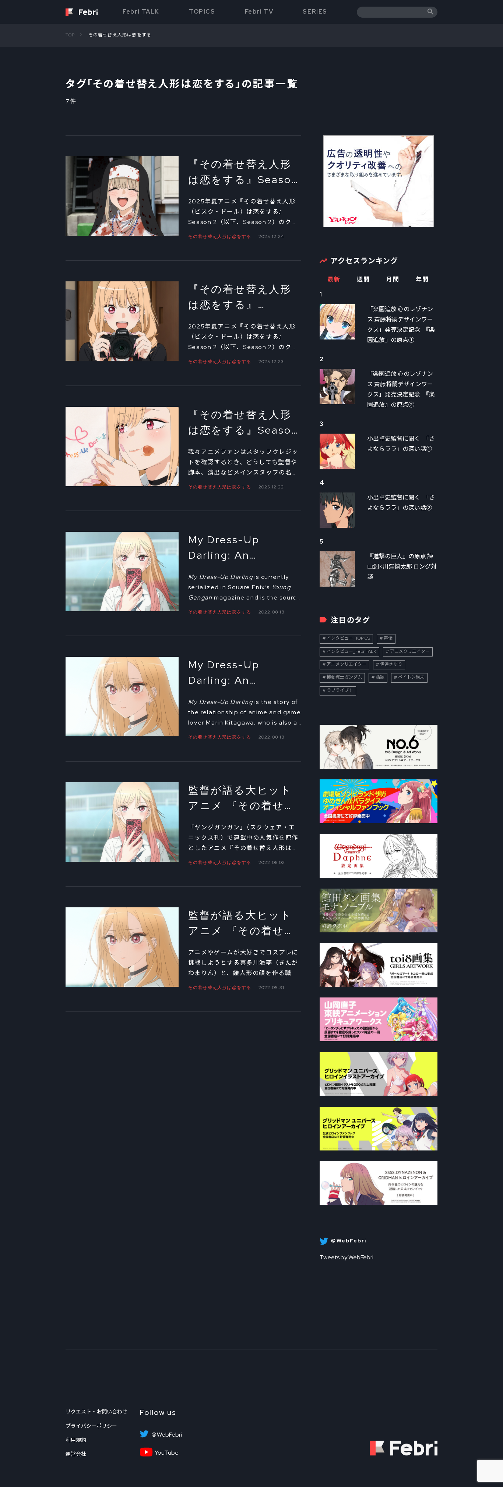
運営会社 (76, 1454)
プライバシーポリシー (91, 1426)
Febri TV (259, 11)
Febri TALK (141, 11)
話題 (380, 677)
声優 (388, 638)
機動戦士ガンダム (344, 677)
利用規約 (76, 1440)
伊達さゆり (391, 664)
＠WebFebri (166, 1434)
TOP (70, 35)
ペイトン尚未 (411, 677)
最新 (333, 279)
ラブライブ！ (340, 690)
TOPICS (202, 11)
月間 (392, 279)
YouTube (167, 1452)
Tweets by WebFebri (346, 1257)
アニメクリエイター (410, 651)
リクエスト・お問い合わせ (96, 1411)
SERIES (315, 11)
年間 (422, 279)
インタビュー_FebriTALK (351, 651)
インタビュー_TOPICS (348, 638)
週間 (363, 279)
